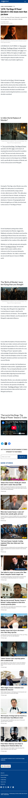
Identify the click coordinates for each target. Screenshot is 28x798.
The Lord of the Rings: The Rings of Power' (14, 146)
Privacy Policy (3, 777)
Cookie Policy (3, 779)
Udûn (21, 50)
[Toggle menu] (25, 1)
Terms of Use (3, 781)
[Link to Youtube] (8, 787)
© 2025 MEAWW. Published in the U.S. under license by (11, 758)
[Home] (5, 1)
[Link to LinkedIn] (13, 787)
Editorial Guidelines (4, 775)
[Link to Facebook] (1, 787)
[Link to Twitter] (6, 787)
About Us (2, 772)
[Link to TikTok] (10, 787)
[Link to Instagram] (3, 787)
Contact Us (3, 784)
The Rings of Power (10, 246)
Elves (12, 80)
